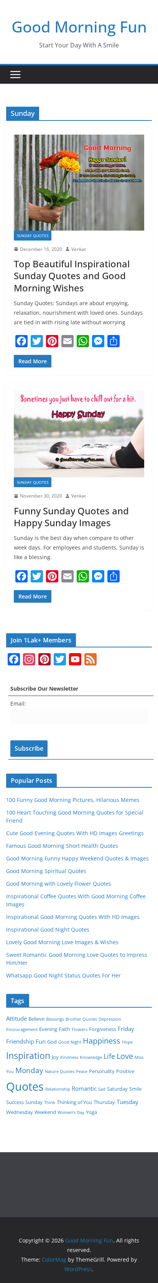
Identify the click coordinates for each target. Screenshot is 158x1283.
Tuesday (127, 1102)
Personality (102, 1071)
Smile (135, 1088)
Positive (125, 1071)
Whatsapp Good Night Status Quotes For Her (63, 975)
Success (15, 1102)
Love (125, 1056)
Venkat (78, 249)
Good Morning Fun (79, 26)
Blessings (55, 1019)
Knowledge (91, 1057)
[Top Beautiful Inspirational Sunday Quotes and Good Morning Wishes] (79, 182)
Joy (55, 1057)
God (52, 1041)
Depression (110, 1019)
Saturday (117, 1088)
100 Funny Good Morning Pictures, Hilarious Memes (73, 799)
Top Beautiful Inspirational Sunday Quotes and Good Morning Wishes (72, 275)
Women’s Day (71, 1112)
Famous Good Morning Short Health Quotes (62, 845)
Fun (41, 1041)
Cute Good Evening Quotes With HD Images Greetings (75, 833)
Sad (101, 1089)
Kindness (69, 1057)
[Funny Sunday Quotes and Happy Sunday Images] (79, 433)
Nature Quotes (59, 1071)
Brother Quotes (81, 1019)
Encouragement (22, 1029)
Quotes (25, 1086)
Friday (126, 1029)
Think (49, 1102)
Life (109, 1056)
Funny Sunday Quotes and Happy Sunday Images (71, 516)
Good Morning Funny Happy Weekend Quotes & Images (77, 858)
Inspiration (28, 1055)
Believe (36, 1018)
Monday (29, 1070)
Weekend (45, 1112)
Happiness (101, 1041)
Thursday (104, 1102)
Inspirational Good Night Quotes (47, 929)
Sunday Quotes (32, 235)
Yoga (91, 1112)
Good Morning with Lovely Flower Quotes (58, 883)
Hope (127, 1042)
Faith (64, 1029)
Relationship (57, 1089)
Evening (48, 1029)
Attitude (16, 1018)
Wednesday (19, 1112)
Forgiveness (102, 1029)
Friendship (20, 1041)
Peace (81, 1071)
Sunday (34, 1102)
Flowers (79, 1029)
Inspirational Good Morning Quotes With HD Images (73, 916)
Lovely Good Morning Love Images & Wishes (62, 942)
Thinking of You (74, 1102)
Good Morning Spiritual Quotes (46, 871)
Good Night (69, 1042)
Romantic (84, 1088)
